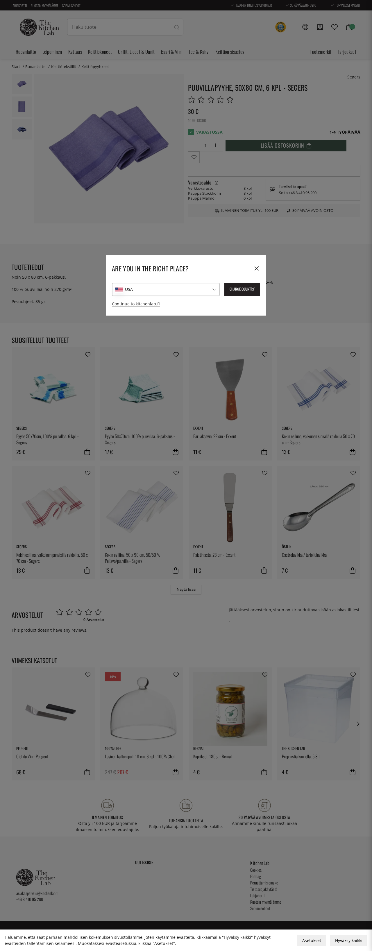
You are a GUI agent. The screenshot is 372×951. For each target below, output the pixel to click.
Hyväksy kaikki (348, 940)
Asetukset (311, 940)
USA (129, 289)
